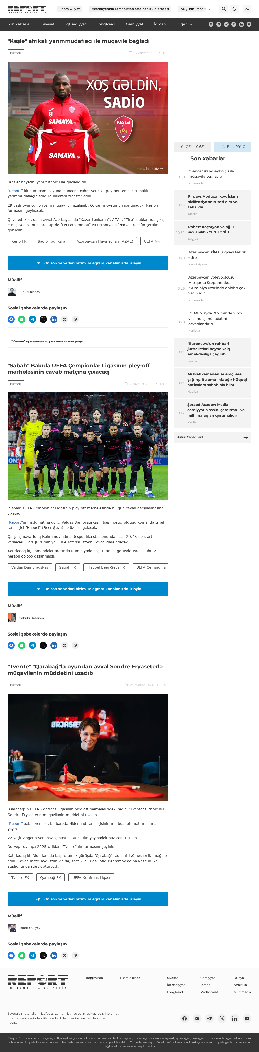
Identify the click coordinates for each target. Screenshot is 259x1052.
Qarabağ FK (50, 877)
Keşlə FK (19, 241)
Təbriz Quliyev (29, 928)
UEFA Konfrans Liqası (91, 877)
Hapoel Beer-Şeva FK (106, 567)
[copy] (75, 319)
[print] (64, 319)
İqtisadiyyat (176, 985)
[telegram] (226, 24)
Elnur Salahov (29, 292)
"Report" (15, 191)
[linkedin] (241, 24)
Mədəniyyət (209, 992)
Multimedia (242, 992)
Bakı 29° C (236, 146)
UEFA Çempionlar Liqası (157, 567)
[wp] (21, 319)
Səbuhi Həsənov (31, 618)
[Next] (206, 9)
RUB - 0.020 (195, 146)
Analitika (240, 985)
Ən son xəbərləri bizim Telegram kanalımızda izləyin (92, 263)
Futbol (16, 53)
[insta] (218, 24)
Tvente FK (20, 877)
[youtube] (249, 24)
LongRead (175, 992)
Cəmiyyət (207, 978)
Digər (182, 24)
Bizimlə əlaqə (130, 978)
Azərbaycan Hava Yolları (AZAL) (105, 241)
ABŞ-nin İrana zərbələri (200, 9)
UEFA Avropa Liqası (161, 241)
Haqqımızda (93, 978)
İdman (205, 985)
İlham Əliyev (69, 9)
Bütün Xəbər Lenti (190, 437)
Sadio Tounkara (51, 241)
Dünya (239, 978)
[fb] (211, 24)
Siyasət (172, 978)
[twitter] (233, 24)
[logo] (27, 9)
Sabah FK (67, 567)
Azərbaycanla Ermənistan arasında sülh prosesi (130, 9)
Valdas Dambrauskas (29, 567)
